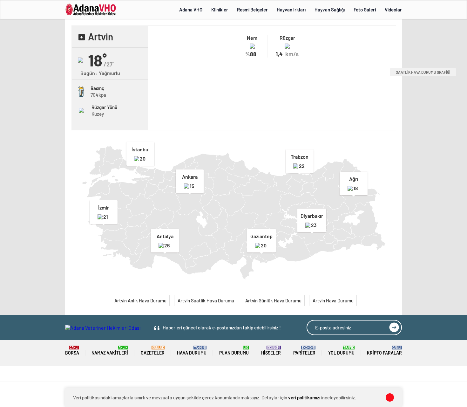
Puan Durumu (234, 350)
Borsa (72, 350)
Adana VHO (190, 9)
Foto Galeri (365, 9)
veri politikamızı (304, 397)
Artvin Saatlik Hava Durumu (206, 300)
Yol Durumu (341, 350)
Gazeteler (153, 350)
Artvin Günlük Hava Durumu (273, 300)
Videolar (393, 9)
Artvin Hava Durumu (333, 300)
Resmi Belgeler (252, 9)
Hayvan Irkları (291, 9)
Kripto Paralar (384, 350)
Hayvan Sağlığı (330, 9)
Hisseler (271, 350)
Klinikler (219, 9)
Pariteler (304, 350)
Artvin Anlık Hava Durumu (140, 300)
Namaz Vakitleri (109, 350)
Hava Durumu (191, 350)
